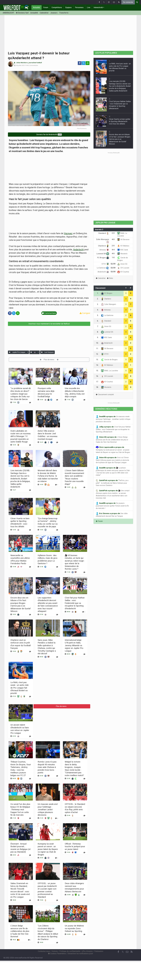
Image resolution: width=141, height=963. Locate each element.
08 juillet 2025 (20, 65)
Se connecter (128, 2)
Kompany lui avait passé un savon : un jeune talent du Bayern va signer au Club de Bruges (48, 849)
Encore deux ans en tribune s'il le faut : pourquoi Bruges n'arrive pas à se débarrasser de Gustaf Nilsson (119, 139)
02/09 (113, 264)
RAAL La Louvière (111, 371)
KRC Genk (124, 250)
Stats (111, 278)
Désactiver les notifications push (80, 953)
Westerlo (123, 254)
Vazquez (68, 233)
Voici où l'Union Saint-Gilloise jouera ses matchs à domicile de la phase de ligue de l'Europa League (112, 460)
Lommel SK (101, 254)
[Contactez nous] (113, 2)
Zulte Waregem (110, 304)
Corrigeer (86, 313)
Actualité (36, 7)
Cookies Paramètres (58, 953)
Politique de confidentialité (69, 951)
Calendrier (44, 13)
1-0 (113, 257)
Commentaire (33, 65)
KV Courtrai (124, 272)
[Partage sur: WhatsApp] (87, 63)
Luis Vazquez (49, 352)
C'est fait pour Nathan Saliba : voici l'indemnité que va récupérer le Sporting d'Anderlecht (75, 603)
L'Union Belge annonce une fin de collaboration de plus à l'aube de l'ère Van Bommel (19, 931)
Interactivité (98, 7)
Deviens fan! (23, 13)
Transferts (63, 13)
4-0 (113, 239)
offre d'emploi (87, 951)
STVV (104, 264)
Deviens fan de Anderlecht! (48, 134)
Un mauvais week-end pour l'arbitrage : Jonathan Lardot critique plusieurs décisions (48, 809)
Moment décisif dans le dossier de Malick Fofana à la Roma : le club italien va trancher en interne (48, 475)
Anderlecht (78, 249)
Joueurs (53, 13)
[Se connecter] (9, 352)
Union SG (123, 264)
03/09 (113, 268)
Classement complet (106, 394)
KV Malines (124, 246)
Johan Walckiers (22, 62)
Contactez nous (44, 951)
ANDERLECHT (8, 13)
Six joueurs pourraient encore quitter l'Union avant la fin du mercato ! (112, 505)
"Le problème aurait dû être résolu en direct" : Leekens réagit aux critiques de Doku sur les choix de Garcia (20, 393)
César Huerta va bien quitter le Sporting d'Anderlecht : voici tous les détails (119, 121)
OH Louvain (124, 268)
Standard (102, 233)
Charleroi (102, 246)
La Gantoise (101, 268)
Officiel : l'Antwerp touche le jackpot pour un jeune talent (75, 846)
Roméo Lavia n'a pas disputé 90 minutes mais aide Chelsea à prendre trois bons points (47, 767)
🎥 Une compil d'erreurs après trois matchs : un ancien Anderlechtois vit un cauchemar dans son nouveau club (112, 494)
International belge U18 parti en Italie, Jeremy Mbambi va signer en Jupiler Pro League (74, 645)
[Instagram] (108, 2)
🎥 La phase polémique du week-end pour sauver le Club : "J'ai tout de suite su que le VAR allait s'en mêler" (113, 471)
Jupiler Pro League (18, 352)
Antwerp (102, 250)
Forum (45, 7)
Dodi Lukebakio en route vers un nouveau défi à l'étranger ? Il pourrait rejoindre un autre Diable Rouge (20, 436)
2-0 (113, 233)
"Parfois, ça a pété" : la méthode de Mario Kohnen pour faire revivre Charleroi (112, 482)
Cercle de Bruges (111, 360)
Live (88, 7)
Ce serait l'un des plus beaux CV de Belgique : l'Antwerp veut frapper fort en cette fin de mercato (20, 809)
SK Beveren (124, 239)
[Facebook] (99, 2)
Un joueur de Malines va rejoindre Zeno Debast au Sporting (74, 928)
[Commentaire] (30, 403)
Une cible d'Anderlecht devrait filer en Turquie (112, 514)
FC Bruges (101, 258)
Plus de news (49, 360)
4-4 (113, 250)
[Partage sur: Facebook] (80, 63)
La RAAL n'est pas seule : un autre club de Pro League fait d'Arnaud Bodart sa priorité (19, 687)
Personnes (79, 7)
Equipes (68, 7)
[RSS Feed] (118, 2)
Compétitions (57, 7)
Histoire (55, 951)
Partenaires (98, 951)
